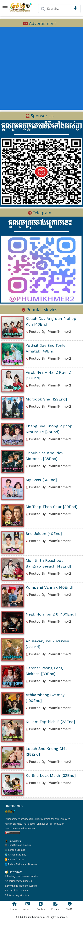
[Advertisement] (41, 68)
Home (13, 909)
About (26, 909)
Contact (41, 909)
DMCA (69, 909)
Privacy (55, 909)
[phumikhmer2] (41, 259)
